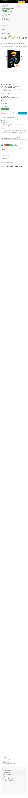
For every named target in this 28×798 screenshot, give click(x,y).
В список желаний (10, 117)
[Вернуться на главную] (1, 43)
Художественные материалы (8, 778)
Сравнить (5, 117)
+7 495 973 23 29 (5, 5)
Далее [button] (22, 58)
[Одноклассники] (5, 145)
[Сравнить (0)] (25, 31)
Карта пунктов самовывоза (7, 33)
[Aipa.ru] (14, 38)
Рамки (4, 776)
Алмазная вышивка (6, 772)
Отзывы (3, 26)
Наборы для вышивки (7, 774)
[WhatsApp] (10, 145)
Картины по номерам (7, 770)
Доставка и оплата (5, 25)
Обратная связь (5, 22)
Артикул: (3, 104)
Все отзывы (4, 762)
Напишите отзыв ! (5, 120)
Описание (4, 153)
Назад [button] (6, 58)
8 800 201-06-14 (5, 3)
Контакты (3, 29)
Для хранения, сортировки (8, 780)
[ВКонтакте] (2, 145)
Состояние (3, 106)
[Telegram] (16, 145)
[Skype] (13, 145)
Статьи (3, 28)
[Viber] (7, 145)
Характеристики (5, 155)
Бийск (4, 6)
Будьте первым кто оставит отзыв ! (9, 763)
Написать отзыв (5, 761)
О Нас (3, 24)
